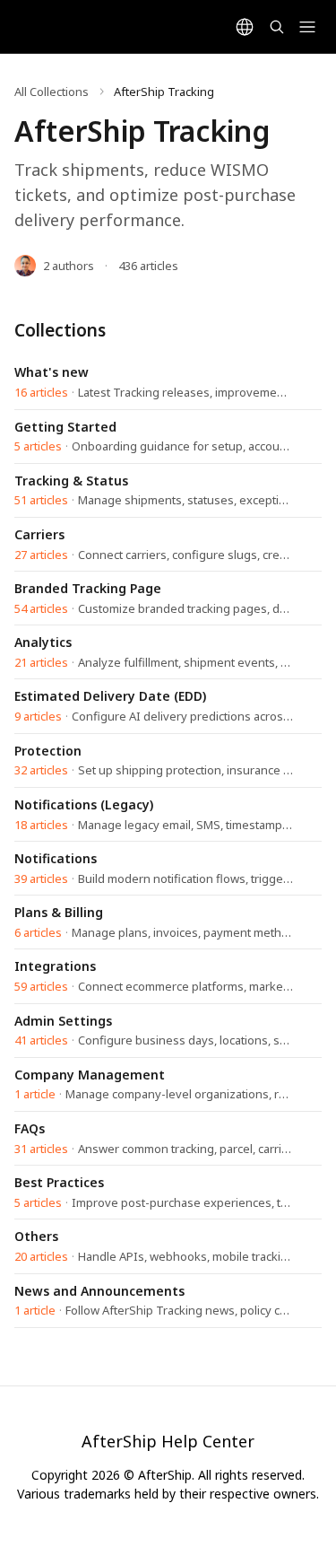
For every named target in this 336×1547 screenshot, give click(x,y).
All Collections (51, 91)
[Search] (277, 27)
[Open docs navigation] (307, 27)
